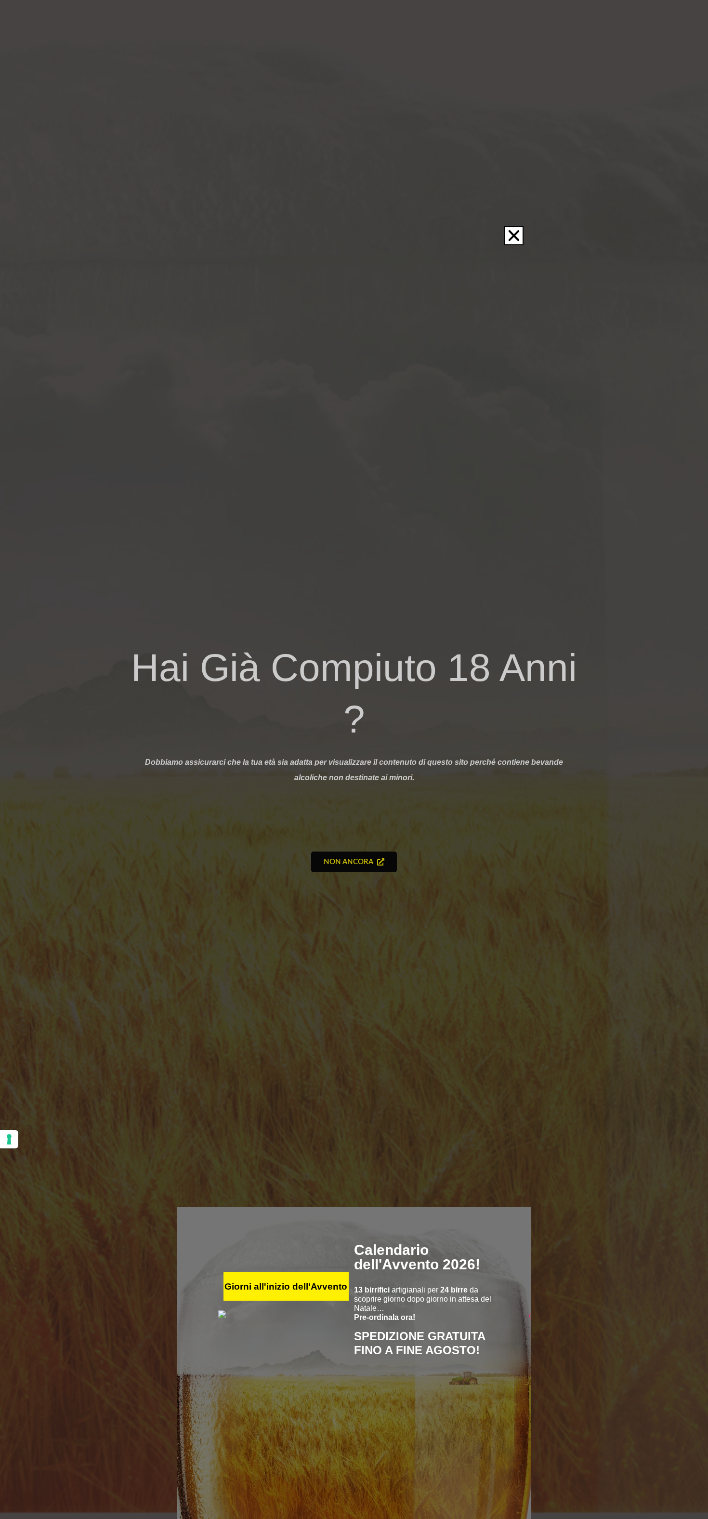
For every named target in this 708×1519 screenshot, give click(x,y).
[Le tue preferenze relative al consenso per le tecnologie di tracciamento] (9, 1139)
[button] (514, 235)
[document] (354, 759)
